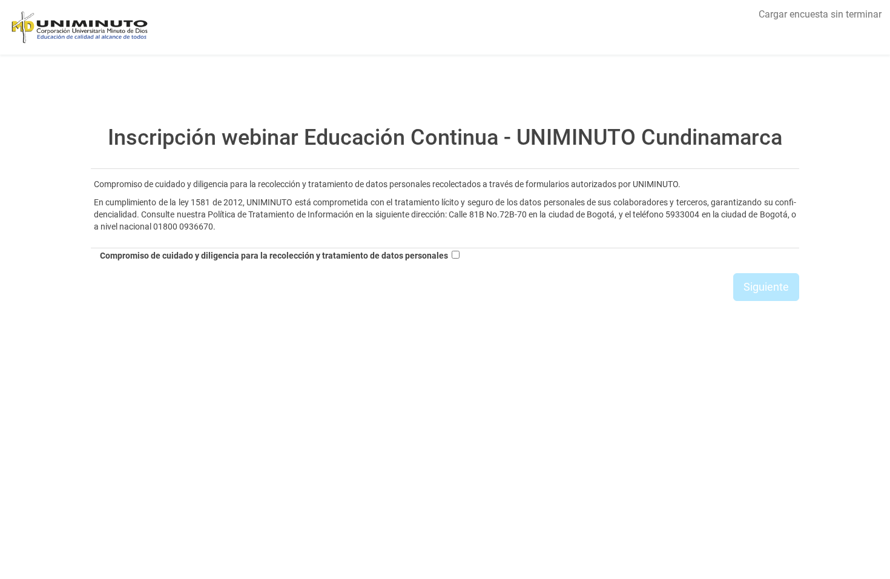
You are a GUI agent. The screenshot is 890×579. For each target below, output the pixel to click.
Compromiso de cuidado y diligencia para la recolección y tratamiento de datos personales (274, 255)
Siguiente (766, 286)
